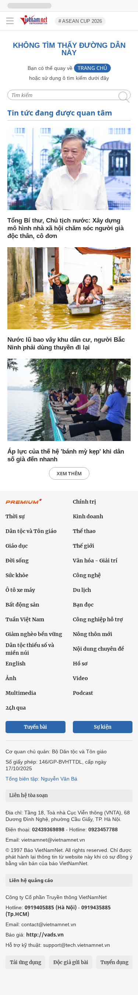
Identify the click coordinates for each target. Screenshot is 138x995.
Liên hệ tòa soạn (28, 795)
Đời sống (17, 560)
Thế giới (83, 546)
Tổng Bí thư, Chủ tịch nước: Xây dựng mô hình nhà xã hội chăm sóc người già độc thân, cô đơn (65, 228)
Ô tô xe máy (20, 590)
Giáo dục (17, 546)
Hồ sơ (80, 663)
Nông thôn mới (92, 634)
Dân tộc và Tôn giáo (31, 531)
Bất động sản (22, 604)
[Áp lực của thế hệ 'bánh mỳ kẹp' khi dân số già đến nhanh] (69, 400)
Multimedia (21, 693)
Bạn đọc (83, 604)
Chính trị (84, 501)
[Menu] (10, 21)
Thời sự (15, 516)
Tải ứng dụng (25, 962)
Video (80, 678)
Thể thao (84, 531)
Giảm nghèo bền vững (34, 634)
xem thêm (69, 473)
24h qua (16, 707)
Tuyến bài (35, 727)
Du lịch (82, 590)
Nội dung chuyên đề (98, 649)
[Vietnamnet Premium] (24, 505)
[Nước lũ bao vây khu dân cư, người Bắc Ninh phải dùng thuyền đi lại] (69, 289)
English (15, 663)
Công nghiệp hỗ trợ (98, 619)
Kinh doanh (88, 516)
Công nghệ (87, 575)
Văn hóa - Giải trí (95, 560)
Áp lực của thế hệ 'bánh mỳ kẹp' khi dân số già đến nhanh (65, 455)
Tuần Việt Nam (25, 619)
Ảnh (11, 678)
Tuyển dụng (114, 962)
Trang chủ (92, 67)
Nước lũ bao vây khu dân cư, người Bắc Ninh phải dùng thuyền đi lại (66, 343)
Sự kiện (103, 727)
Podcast (83, 693)
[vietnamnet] (34, 25)
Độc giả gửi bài (70, 962)
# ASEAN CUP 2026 (80, 21)
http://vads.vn (45, 934)
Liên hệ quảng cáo (31, 880)
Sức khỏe (17, 575)
